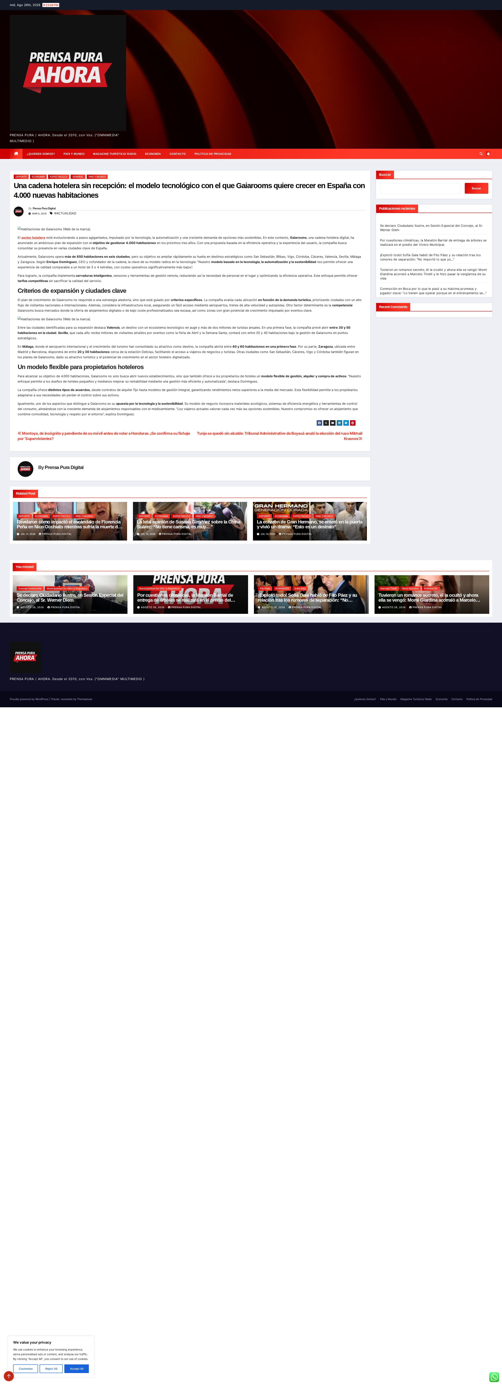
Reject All (51, 1368)
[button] (481, 154)
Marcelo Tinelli (388, 588)
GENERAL (78, 176)
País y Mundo (74, 153)
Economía (153, 153)
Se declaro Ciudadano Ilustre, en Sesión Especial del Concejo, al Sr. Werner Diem (70, 597)
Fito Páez (265, 588)
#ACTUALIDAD (65, 213)
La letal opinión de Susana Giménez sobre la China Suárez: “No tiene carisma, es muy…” (188, 524)
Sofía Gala (300, 588)
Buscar (385, 175)
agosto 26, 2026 (32, 607)
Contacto (178, 153)
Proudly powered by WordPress (29, 699)
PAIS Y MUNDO (97, 176)
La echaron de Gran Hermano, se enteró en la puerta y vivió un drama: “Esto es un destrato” (309, 524)
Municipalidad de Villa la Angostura (67, 588)
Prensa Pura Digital (44, 208)
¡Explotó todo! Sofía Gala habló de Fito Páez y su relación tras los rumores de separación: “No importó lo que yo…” (307, 600)
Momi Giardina (410, 588)
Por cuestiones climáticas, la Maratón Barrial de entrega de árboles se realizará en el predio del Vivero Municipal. (185, 600)
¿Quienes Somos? (41, 153)
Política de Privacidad (213, 153)
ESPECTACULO (58, 176)
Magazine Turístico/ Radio (114, 153)
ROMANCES (282, 588)
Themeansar (84, 699)
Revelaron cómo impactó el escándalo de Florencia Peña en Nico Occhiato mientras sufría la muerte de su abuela (68, 526)
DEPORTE (21, 176)
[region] (51, 1356)
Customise (26, 1368)
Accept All (76, 1368)
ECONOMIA (38, 176)
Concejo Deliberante (30, 588)
